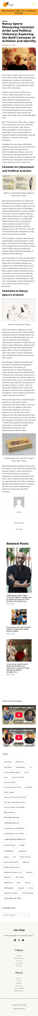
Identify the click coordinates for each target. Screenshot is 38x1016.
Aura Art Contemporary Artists (15, 802)
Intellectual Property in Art (13, 872)
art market (28, 787)
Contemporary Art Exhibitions (14, 828)
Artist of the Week (18, 777)
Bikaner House (9, 812)
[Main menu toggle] (33, 4)
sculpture (21, 888)
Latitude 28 (7, 877)
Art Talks (19, 966)
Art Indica (19, 956)
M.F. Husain (20, 877)
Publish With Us (18, 991)
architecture (20, 767)
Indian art (26, 862)
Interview (29, 872)
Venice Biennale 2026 (12, 898)
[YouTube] (23, 940)
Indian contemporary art (12, 867)
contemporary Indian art (14, 839)
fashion (6, 857)
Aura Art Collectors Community (15, 797)
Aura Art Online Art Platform (14, 807)
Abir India (7, 761)
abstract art (20, 761)
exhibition (9, 850)
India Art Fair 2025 (11, 862)
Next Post (19, 529)
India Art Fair (25, 856)
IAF (14, 857)
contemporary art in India (14, 833)
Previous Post (19, 523)
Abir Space (19, 986)
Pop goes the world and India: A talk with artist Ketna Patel (18, 629)
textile (30, 888)
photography (9, 888)
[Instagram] (19, 940)
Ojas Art (28, 882)
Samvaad (19, 961)
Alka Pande (8, 767)
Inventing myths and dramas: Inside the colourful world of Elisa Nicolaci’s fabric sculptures (17, 668)
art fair (26, 772)
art (31, 767)
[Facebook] (15, 940)
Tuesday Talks (19, 963)
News (19, 882)
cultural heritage (9, 845)
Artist (6, 777)
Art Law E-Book (9, 782)
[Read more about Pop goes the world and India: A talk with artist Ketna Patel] (19, 617)
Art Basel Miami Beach (12, 772)
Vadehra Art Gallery (11, 893)
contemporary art (11, 822)
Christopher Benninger (12, 817)
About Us (19, 978)
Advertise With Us (19, 988)
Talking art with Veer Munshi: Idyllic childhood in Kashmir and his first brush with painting (18, 598)
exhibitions (22, 851)
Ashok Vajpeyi (9, 792)
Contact (19, 981)
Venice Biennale (27, 893)
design (22, 845)
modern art (8, 882)
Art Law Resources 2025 (12, 787)
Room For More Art (19, 958)
